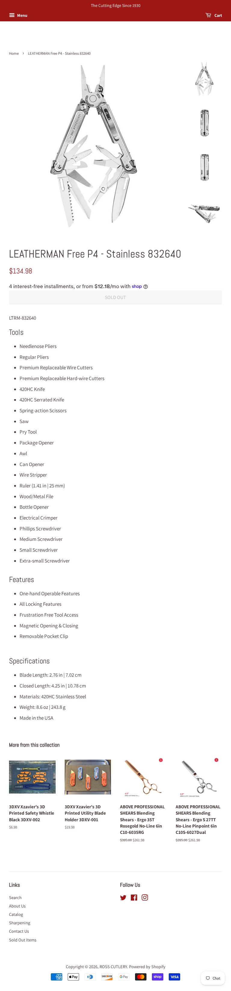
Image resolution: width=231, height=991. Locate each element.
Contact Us (19, 931)
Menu (21, 15)
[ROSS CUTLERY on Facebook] (134, 898)
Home (14, 53)
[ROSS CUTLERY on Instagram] (144, 898)
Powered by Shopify (147, 966)
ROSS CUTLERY (113, 966)
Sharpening (19, 922)
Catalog (16, 914)
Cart (218, 15)
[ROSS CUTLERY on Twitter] (123, 898)
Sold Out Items (22, 940)
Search (15, 897)
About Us (17, 906)
